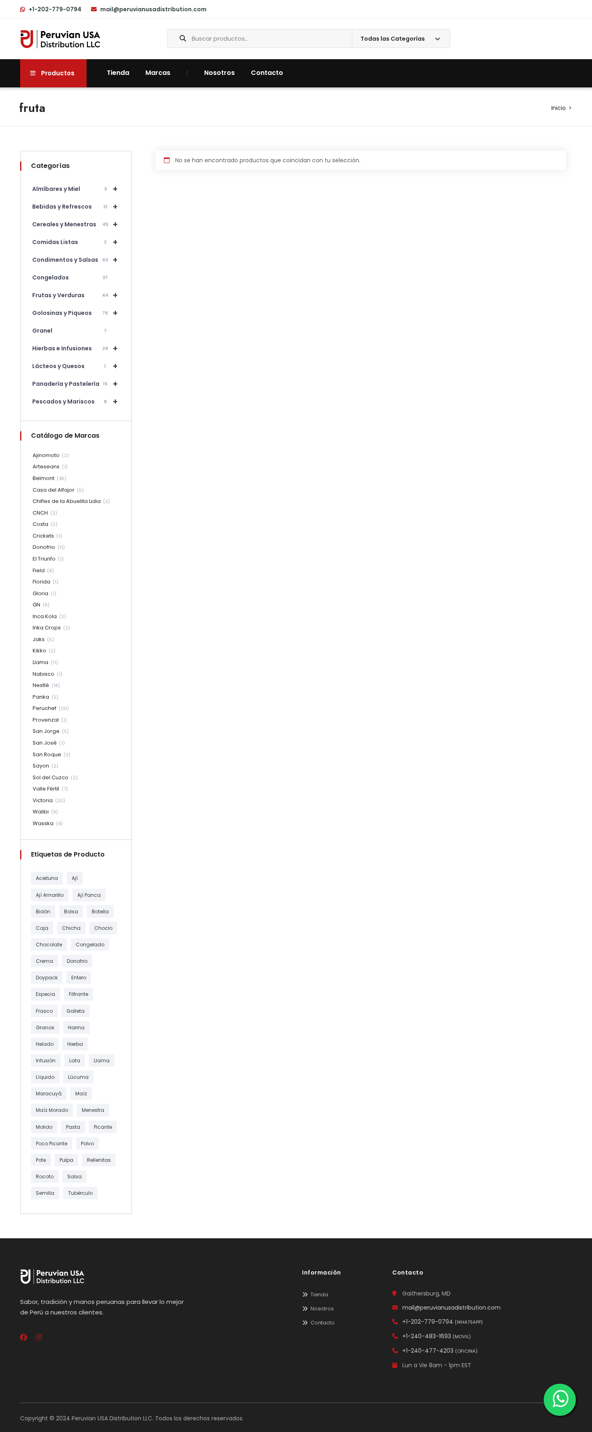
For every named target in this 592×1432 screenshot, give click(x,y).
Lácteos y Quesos (75, 366)
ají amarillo (50, 895)
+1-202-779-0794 (55, 9)
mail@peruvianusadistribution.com (153, 9)
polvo (87, 1143)
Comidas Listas (75, 242)
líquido (45, 1077)
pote (41, 1160)
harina (76, 1027)
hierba (75, 1044)
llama (102, 1060)
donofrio (77, 961)
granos (45, 1027)
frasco (44, 1011)
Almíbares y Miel (75, 189)
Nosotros (219, 72)
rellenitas (99, 1160)
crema (44, 961)
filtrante (78, 994)
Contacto (267, 72)
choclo (103, 928)
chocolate (49, 944)
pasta (73, 1127)
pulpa (66, 1160)
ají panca (89, 895)
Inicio (558, 108)
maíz (81, 1093)
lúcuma (78, 1077)
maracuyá (49, 1093)
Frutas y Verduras (75, 295)
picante (103, 1127)
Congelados (70, 277)
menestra (93, 1110)
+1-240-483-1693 (436, 1336)
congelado (90, 944)
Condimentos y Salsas (75, 259)
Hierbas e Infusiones (75, 348)
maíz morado (52, 1110)
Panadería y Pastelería (75, 383)
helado (45, 1044)
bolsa (71, 911)
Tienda (118, 72)
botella (100, 911)
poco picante (51, 1143)
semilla (45, 1193)
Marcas (157, 72)
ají (75, 878)
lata (74, 1060)
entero (78, 977)
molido (44, 1127)
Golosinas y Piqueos (75, 313)
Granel (69, 331)
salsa (74, 1176)
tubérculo (80, 1193)
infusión (46, 1060)
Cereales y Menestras (75, 224)
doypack (47, 977)
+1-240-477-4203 (440, 1351)
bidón (43, 911)
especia (45, 994)
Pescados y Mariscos (75, 401)
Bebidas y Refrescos (75, 206)
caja (42, 928)
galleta (75, 1011)
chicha (71, 928)
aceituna (47, 878)
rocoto (45, 1176)
